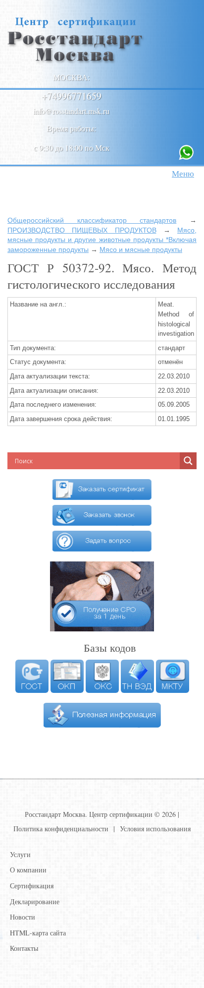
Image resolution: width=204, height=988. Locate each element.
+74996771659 (72, 96)
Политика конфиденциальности (60, 828)
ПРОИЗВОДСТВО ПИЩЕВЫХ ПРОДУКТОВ (81, 230)
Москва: (71, 77)
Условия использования (155, 828)
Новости (22, 917)
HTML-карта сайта (38, 932)
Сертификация (31, 885)
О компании (28, 869)
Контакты (24, 948)
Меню (183, 173)
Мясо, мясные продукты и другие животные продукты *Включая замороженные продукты (102, 239)
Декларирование (34, 901)
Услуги (20, 854)
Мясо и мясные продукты (141, 249)
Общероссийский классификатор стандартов (91, 220)
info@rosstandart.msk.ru (71, 111)
